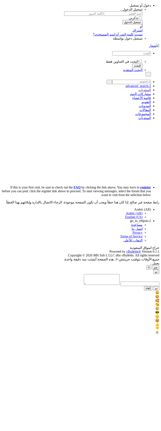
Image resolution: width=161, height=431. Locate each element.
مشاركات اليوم (140, 94)
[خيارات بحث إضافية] (76, 57)
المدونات (145, 106)
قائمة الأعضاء (141, 98)
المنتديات (144, 90)
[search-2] (109, 82)
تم (156, 271)
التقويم (146, 102)
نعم (156, 267)
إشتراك (137, 30)
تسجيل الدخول (132, 22)
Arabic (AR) (142, 209)
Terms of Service (131, 236)
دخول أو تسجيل (140, 5)
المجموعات (143, 114)
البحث (137, 65)
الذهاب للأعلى (133, 240)
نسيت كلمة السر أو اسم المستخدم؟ (118, 34)
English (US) (134, 217)
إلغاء (148, 288)
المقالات (145, 110)
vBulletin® (133, 251)
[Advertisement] (80, 152)
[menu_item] (80, 292)
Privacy (137, 232)
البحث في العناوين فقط (122, 61)
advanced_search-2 (138, 86)
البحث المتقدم (133, 70)
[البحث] (148, 74)
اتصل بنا (137, 229)
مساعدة (137, 225)
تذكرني (133, 18)
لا (148, 267)
